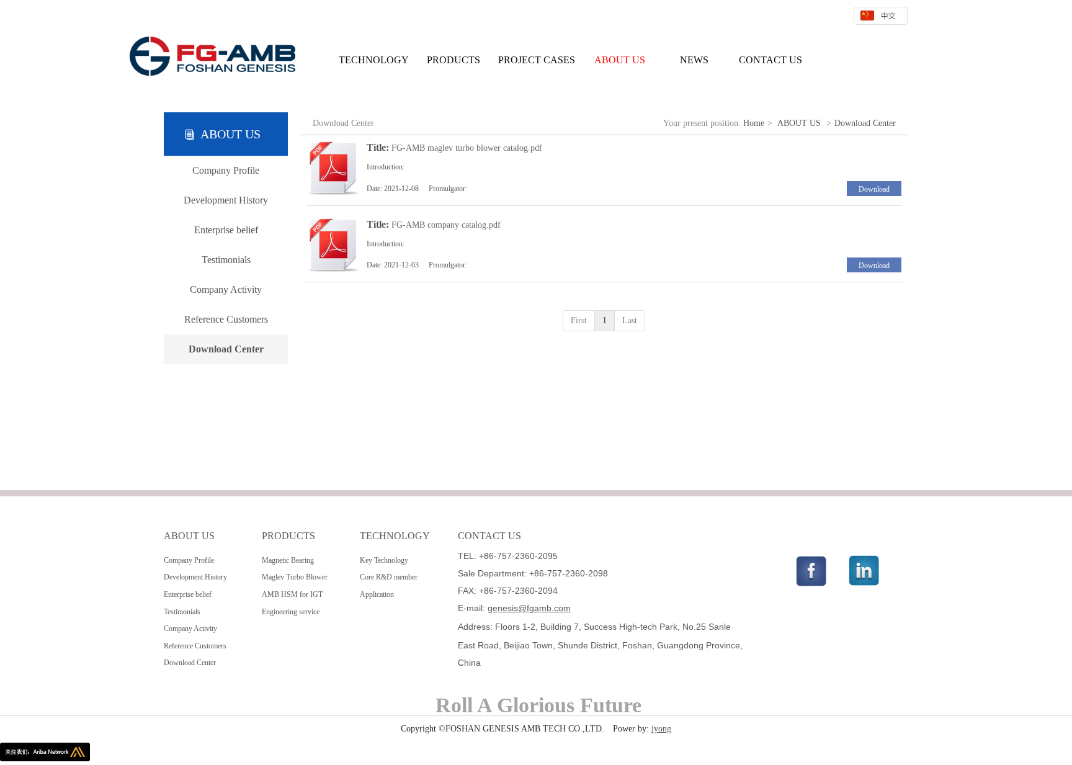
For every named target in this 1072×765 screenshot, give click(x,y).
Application (377, 594)
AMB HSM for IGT (292, 594)
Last (629, 320)
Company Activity (190, 628)
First (579, 320)
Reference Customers (195, 646)
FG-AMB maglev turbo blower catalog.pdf (466, 148)
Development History (195, 577)
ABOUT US (799, 123)
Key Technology (384, 560)
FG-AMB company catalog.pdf (446, 225)
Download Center (865, 123)
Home (753, 123)
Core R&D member (389, 577)
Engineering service (290, 611)
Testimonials (182, 611)
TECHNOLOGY (395, 535)
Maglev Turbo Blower (295, 577)
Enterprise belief (188, 594)
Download (874, 189)
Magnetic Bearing (288, 560)
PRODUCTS (288, 535)
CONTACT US (489, 535)
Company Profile (189, 560)
